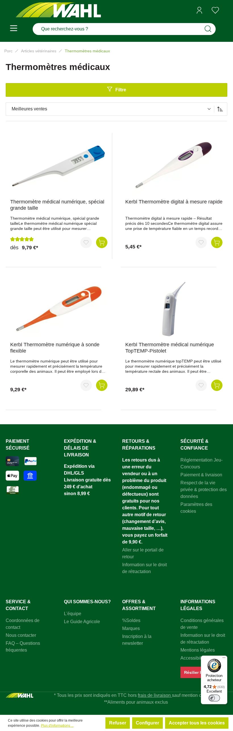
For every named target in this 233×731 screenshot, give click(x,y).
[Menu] (14, 29)
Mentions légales (197, 650)
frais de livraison (155, 695)
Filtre (120, 89)
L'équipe (72, 613)
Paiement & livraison (201, 474)
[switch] (214, 698)
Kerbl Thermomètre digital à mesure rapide (173, 202)
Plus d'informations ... (57, 726)
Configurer (147, 722)
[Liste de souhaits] (215, 10)
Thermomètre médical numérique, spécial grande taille (57, 205)
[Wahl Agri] (58, 10)
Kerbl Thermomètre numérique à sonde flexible (54, 348)
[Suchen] (208, 29)
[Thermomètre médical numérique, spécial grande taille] (58, 165)
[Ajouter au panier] (101, 242)
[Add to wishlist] (86, 242)
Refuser (117, 722)
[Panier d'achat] (225, 10)
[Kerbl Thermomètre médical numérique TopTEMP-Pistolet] (173, 308)
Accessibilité (193, 658)
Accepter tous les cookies (197, 722)
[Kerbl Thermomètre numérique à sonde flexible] (58, 308)
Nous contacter (21, 635)
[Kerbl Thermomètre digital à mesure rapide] (173, 165)
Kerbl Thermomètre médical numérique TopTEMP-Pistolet (169, 348)
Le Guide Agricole (82, 621)
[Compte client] (199, 10)
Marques (131, 628)
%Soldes (131, 620)
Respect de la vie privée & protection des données (203, 489)
